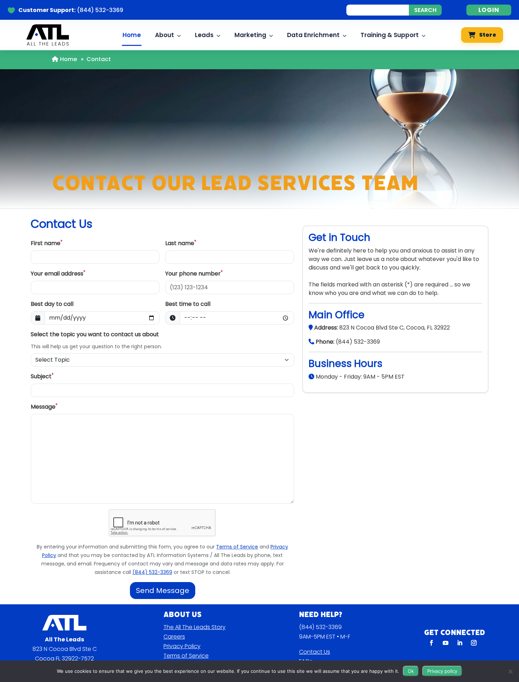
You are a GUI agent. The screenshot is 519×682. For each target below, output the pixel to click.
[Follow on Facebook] (431, 642)
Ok (411, 671)
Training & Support (389, 35)
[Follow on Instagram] (473, 642)
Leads (204, 35)
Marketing (250, 35)
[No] (510, 671)
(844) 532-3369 (320, 627)
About (164, 35)
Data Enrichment (313, 35)
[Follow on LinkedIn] (459, 642)
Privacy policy (442, 671)
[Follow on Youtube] (445, 642)
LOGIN (488, 10)
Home (132, 35)
